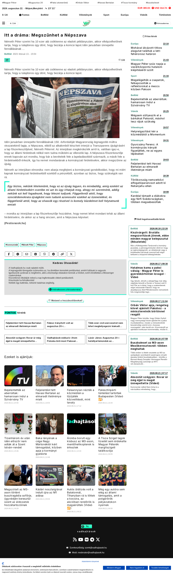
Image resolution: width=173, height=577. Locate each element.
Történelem (165, 15)
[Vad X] (98, 539)
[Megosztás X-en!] (71, 254)
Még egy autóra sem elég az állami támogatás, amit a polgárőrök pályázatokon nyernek (111, 497)
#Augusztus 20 (35, 2)
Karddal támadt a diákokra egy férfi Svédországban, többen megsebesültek (148, 199)
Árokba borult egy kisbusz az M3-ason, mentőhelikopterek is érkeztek (80, 442)
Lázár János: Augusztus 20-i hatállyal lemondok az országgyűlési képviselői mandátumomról (103, 339)
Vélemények (85, 15)
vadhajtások (86, 531)
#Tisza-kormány (129, 2)
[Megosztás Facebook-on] (9, 254)
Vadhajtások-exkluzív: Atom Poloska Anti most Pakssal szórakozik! (62, 339)
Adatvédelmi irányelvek (90, 561)
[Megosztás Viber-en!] (44, 254)
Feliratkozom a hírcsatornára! (66, 289)
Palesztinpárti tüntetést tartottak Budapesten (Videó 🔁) (110, 394)
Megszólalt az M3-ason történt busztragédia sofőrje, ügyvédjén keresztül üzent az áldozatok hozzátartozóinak (18, 497)
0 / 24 (5, 15)
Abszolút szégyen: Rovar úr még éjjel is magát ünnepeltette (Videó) (23, 339)
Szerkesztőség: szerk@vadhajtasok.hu (88, 548)
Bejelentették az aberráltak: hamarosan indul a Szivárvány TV (16, 394)
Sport (106, 15)
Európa (125, 15)
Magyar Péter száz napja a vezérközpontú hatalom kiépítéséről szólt (148, 67)
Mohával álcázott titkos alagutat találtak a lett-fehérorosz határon (146, 51)
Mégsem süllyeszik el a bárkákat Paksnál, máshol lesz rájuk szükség (148, 118)
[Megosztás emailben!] (27, 254)
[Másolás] (62, 254)
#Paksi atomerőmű (59, 2)
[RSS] (75, 539)
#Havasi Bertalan (106, 2)
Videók (143, 15)
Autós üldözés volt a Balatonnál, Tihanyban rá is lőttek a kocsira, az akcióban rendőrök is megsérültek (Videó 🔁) (81, 499)
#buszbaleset (152, 2)
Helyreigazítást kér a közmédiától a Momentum (148, 133)
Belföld (44, 15)
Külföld (64, 15)
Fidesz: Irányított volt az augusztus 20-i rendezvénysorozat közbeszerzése (60, 325)
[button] (3, 23)
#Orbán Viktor (82, 2)
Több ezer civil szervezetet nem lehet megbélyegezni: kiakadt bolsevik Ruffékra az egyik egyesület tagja (105, 325)
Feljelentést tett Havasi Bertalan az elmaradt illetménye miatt (23, 325)
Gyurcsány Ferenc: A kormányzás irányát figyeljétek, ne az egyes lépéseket (146, 149)
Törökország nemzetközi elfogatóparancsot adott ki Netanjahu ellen (148, 183)
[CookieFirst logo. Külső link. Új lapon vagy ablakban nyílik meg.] (3, 563)
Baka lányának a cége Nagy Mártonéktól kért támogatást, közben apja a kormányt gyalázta (49, 445)
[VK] (87, 539)
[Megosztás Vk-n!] (35, 254)
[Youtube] (80, 539)
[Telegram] (92, 539)
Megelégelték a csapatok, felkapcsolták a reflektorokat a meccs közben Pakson (148, 84)
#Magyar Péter (9, 2)
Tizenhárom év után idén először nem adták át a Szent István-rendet (17, 442)
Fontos (25, 15)
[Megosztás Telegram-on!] (53, 254)
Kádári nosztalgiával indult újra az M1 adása (49, 492)
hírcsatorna (163, 23)
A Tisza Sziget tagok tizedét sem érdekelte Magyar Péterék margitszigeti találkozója (112, 444)
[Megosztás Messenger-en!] (18, 254)
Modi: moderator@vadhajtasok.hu (87, 552)
